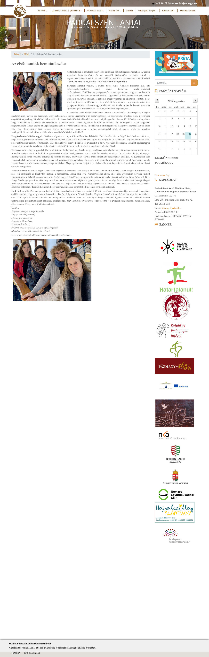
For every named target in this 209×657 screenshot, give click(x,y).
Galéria (129, 10)
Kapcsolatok (167, 10)
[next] (195, 100)
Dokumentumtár (187, 10)
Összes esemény (162, 175)
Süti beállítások (32, 652)
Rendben (15, 652)
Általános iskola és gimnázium (66, 10)
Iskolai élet (114, 10)
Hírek (27, 54)
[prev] (157, 100)
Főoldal (17, 54)
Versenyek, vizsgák (146, 10)
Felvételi (42, 10)
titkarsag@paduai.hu (171, 207)
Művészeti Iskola (95, 10)
